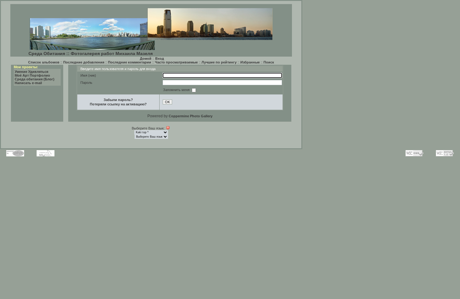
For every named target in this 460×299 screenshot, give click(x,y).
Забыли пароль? (118, 100)
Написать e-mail (28, 83)
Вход (159, 58)
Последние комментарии (129, 62)
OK (167, 102)
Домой (145, 58)
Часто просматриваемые (176, 62)
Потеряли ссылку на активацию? (118, 104)
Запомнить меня (177, 90)
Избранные (250, 62)
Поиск (268, 62)
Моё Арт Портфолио (32, 75)
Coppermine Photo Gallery (190, 116)
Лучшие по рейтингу (219, 62)
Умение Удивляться (31, 71)
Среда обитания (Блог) (34, 79)
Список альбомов (43, 62)
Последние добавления (83, 62)
